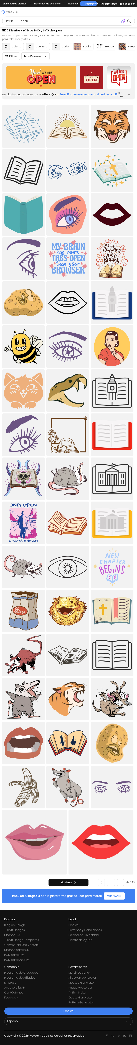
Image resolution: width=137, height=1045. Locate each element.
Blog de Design (14, 925)
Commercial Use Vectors (21, 945)
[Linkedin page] (130, 1035)
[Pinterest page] (118, 1035)
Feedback (11, 997)
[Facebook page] (113, 1035)
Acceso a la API (14, 988)
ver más (120, 94)
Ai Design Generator (82, 978)
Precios (73, 925)
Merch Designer (79, 973)
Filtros (13, 56)
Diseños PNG (13, 935)
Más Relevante (33, 56)
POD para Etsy (14, 955)
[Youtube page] (124, 1035)
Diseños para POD (16, 950)
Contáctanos (13, 992)
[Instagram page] (107, 1035)
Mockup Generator (81, 983)
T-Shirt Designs (14, 930)
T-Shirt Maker (77, 992)
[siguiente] (120, 882)
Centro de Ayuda (80, 940)
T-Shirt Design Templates (21, 940)
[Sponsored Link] (41, 77)
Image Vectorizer (80, 988)
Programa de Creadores (21, 973)
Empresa (10, 983)
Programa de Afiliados (19, 978)
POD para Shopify (16, 960)
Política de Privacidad (83, 935)
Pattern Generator (81, 1002)
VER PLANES (114, 896)
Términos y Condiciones (85, 930)
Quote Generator (80, 997)
